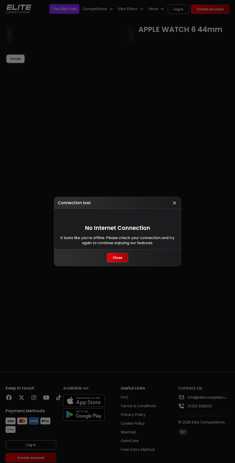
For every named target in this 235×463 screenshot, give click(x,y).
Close (117, 257)
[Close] (174, 203)
